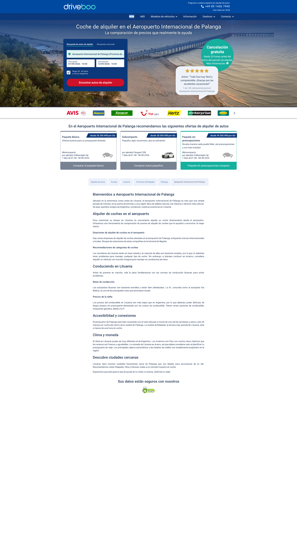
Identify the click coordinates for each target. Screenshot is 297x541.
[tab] (80, 43)
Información (190, 16)
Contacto (226, 16)
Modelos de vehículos (162, 16)
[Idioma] (131, 16)
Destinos (207, 16)
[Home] (79, 7)
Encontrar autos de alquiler (95, 82)
